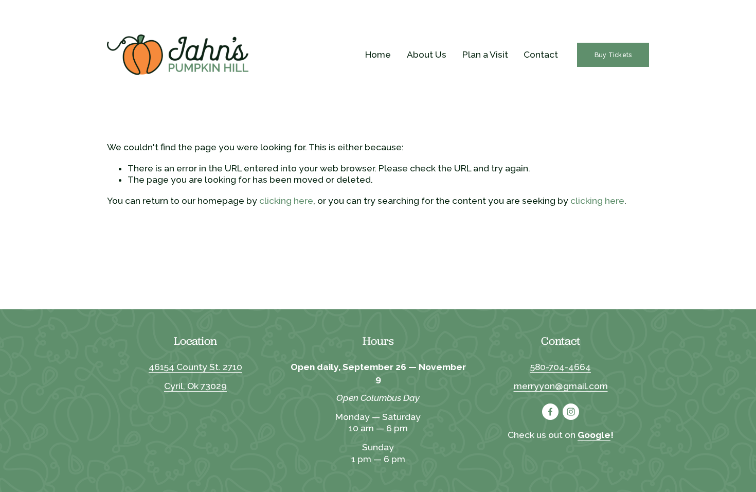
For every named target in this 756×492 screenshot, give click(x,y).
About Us (426, 54)
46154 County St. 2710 (195, 367)
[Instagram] (571, 411)
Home (378, 54)
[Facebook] (550, 411)
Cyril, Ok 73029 (195, 386)
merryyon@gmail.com (561, 386)
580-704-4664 (560, 367)
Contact (541, 54)
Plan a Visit (485, 54)
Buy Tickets (613, 55)
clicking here (286, 201)
